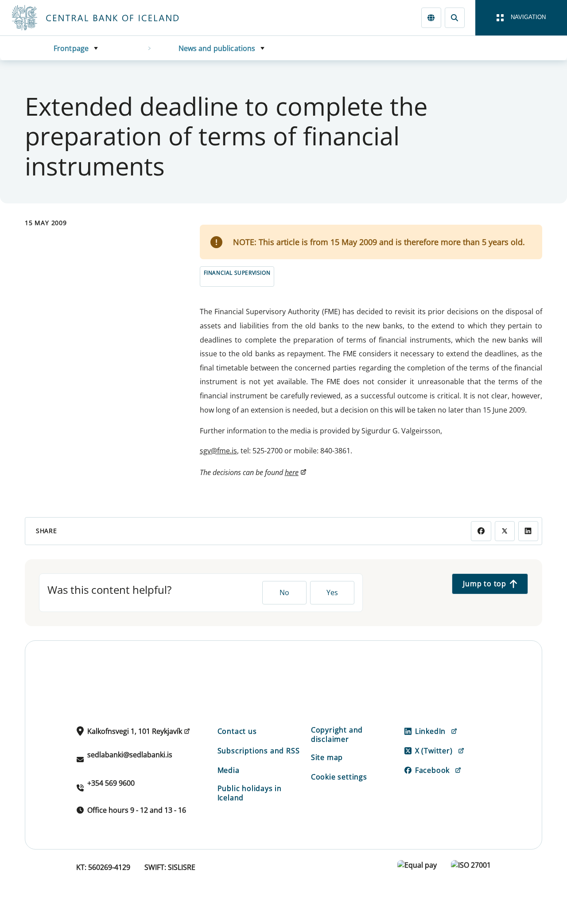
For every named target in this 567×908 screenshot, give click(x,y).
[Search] (455, 17)
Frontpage (71, 48)
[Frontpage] (112, 18)
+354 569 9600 (111, 783)
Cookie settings (339, 777)
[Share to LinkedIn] (528, 531)
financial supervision (237, 273)
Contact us (237, 731)
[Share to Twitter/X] (505, 531)
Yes (332, 592)
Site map (327, 757)
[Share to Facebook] (481, 531)
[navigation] (521, 17)
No (284, 592)
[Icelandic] (431, 17)
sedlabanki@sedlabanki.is (129, 755)
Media (228, 770)
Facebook (432, 770)
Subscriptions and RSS (258, 751)
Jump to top (484, 583)
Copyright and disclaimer (337, 734)
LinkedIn (430, 731)
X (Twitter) (434, 751)
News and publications (217, 48)
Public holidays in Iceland (249, 793)
